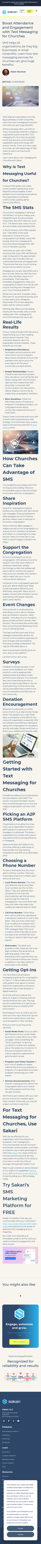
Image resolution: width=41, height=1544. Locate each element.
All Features (6, 1442)
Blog (3, 1480)
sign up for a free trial (27, 1173)
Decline (20, 1534)
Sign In (22, 11)
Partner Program (8, 1463)
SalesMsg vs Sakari (8, 1459)
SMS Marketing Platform (10, 1431)
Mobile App (6, 1439)
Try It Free (29, 11)
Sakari (14, 1153)
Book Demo (6, 1452)
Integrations (6, 1435)
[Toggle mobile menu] (36, 11)
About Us (5, 1476)
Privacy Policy (17, 1507)
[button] (20, 1295)
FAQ (3, 1466)
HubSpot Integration (9, 1455)
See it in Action (19, 1342)
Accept (20, 1528)
